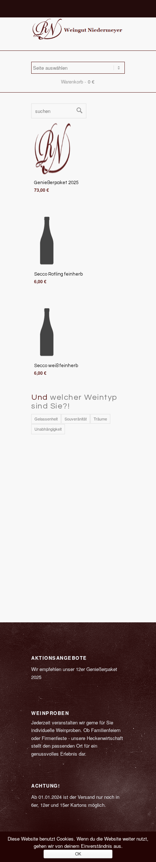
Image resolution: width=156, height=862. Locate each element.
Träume (100, 419)
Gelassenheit (46, 419)
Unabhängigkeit (48, 429)
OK (78, 854)
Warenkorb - (73, 81)
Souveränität (76, 419)
